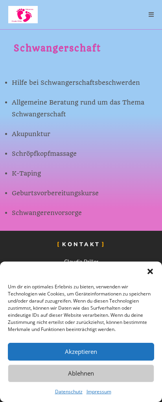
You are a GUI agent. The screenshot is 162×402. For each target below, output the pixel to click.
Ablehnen (81, 373)
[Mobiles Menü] (151, 14)
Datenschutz (69, 391)
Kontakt (81, 244)
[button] (150, 271)
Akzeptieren (81, 351)
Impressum (99, 391)
